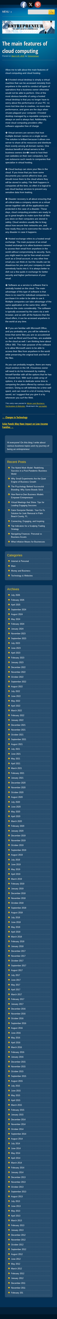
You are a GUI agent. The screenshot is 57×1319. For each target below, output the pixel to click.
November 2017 (18, 956)
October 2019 (17, 845)
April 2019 (15, 874)
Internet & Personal (20, 561)
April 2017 (15, 989)
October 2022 (17, 677)
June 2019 (16, 864)
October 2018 (17, 903)
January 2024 (17, 629)
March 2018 (16, 937)
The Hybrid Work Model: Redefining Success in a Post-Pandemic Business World (29, 471)
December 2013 (18, 1177)
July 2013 (15, 1201)
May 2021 (15, 758)
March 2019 (16, 879)
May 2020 (15, 811)
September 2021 (18, 739)
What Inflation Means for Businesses (28, 542)
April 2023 (15, 653)
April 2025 (15, 605)
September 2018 (18, 908)
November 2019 (18, 840)
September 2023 (18, 638)
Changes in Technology (14, 417)
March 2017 (16, 994)
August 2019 (17, 855)
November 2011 (18, 1288)
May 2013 (15, 1211)
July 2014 (15, 1143)
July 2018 (15, 917)
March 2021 (16, 768)
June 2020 (16, 807)
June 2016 (16, 1033)
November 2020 (18, 787)
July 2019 (15, 860)
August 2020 (17, 797)
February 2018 (17, 941)
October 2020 (17, 792)
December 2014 (18, 1119)
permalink (43, 406)
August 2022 (17, 686)
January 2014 (17, 1172)
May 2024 (15, 619)
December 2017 (18, 951)
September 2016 (18, 1023)
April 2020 (15, 816)
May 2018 (15, 927)
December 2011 (18, 1283)
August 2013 (17, 1196)
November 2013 (18, 1182)
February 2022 (17, 715)
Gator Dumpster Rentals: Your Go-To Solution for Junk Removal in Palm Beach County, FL (28, 513)
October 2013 (17, 1187)
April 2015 (15, 1100)
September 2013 (18, 1191)
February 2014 (17, 1167)
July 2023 (15, 643)
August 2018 (17, 912)
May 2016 (15, 1037)
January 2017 (17, 1004)
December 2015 (18, 1062)
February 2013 (17, 1225)
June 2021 (16, 754)
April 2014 (15, 1158)
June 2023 (16, 648)
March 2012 (16, 1268)
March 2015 (16, 1105)
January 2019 (17, 888)
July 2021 (15, 749)
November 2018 (18, 898)
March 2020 (16, 821)
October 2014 (17, 1129)
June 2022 (16, 696)
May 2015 (15, 1095)
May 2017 (15, 985)
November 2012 (18, 1240)
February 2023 (17, 658)
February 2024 (17, 624)
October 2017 (17, 961)
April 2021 (15, 763)
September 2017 (18, 965)
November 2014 (18, 1124)
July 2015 (15, 1086)
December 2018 (18, 893)
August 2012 (17, 1254)
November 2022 (18, 672)
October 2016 (17, 1018)
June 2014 (16, 1148)
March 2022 (16, 710)
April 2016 (15, 1042)
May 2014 (15, 1153)
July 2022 (15, 691)
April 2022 (15, 706)
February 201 (17, 1293)
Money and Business (35, 403)
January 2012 (17, 1278)
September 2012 (18, 1249)
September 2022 (18, 681)
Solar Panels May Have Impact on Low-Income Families (25, 425)
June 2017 (16, 980)
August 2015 (17, 1081)
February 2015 (17, 1110)
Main (13, 566)
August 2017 (17, 970)
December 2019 (18, 835)
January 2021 (17, 778)
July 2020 (15, 802)
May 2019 (15, 869)
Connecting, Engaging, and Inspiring (27, 521)
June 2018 (16, 922)
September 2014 (18, 1134)
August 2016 (17, 1028)
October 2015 (17, 1071)
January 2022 (17, 720)
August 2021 (17, 744)
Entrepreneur (33, 56)
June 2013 (16, 1206)
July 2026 (15, 595)
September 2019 (18, 850)
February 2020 (17, 826)
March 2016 (16, 1047)
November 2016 (18, 1014)
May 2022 (15, 701)
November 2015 (18, 1066)
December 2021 (18, 725)
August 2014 (17, 1139)
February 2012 (17, 1273)
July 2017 (15, 975)
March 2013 (16, 1220)
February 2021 (17, 773)
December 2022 (18, 667)
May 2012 (15, 1264)
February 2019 (17, 884)
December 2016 (18, 1009)
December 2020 (18, 783)
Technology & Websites (15, 406)
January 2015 (17, 1114)
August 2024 (17, 614)
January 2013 (17, 1230)
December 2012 (18, 1235)
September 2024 (18, 609)
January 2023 (17, 662)
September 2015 (18, 1076)
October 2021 (17, 734)
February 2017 (17, 999)
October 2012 (17, 1244)
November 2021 (18, 730)
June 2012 (16, 1259)
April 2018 (15, 932)
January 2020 (17, 831)
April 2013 (15, 1216)
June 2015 (16, 1090)
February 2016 (17, 1052)
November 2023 (18, 633)
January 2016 (17, 1057)
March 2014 (16, 1163)
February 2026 (17, 600)
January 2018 (17, 946)
